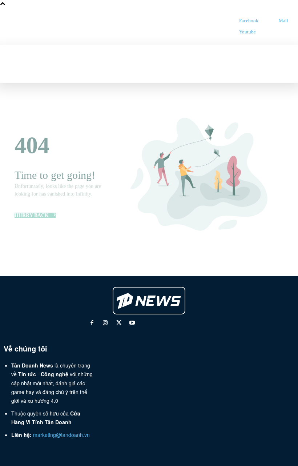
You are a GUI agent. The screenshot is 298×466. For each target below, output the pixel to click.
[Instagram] (105, 323)
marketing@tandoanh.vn (61, 434)
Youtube (247, 32)
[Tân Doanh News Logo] (181, 26)
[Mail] (271, 20)
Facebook (248, 20)
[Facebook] (231, 20)
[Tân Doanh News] (149, 301)
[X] (119, 323)
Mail (283, 20)
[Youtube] (231, 32)
